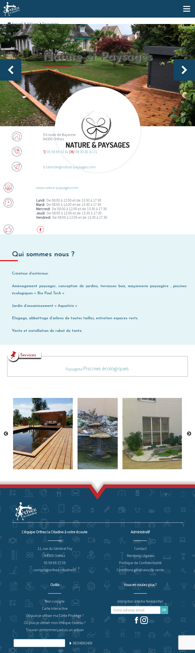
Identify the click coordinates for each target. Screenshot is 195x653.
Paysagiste (50, 23)
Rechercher (82, 643)
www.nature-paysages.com (57, 187)
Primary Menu (186, 9)
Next (189, 433)
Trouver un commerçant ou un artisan (55, 629)
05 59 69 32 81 (58, 152)
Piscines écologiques (106, 368)
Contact (140, 548)
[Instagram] (144, 620)
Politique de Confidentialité (140, 562)
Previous (6, 433)
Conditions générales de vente (140, 569)
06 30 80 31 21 (86, 152)
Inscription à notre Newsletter (140, 601)
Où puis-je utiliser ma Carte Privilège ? (55, 615)
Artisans (33, 23)
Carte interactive (55, 608)
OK (164, 610)
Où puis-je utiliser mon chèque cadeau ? (55, 622)
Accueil (17, 23)
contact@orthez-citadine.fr (55, 569)
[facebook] (136, 620)
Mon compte (55, 601)
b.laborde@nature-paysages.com (69, 167)
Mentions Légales (140, 555)
